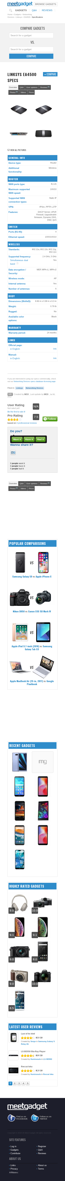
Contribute (15, 1153)
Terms (41, 1169)
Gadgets (21, 10)
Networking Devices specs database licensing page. (35, 381)
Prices (31, 92)
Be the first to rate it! (16, 412)
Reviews (47, 10)
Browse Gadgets (45, 4)
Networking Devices (34, 388)
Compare (31, 56)
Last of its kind (28, 1034)
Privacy (14, 1169)
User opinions (32, 87)
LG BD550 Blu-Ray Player (33, 1051)
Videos (23, 92)
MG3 (26, 394)
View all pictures (18, 150)
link (54, 349)
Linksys (19, 17)
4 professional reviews (26, 423)
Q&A (34, 10)
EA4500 (27, 17)
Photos (14, 92)
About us (42, 1165)
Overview (13, 87)
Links (13, 1165)
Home (10, 14)
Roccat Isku (26, 1066)
